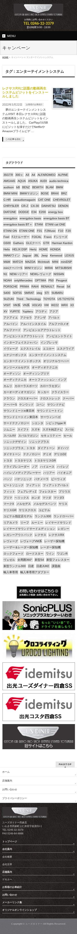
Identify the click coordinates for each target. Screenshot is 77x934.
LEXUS (69, 255)
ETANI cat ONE (55, 224)
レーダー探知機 (50, 547)
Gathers (18, 243)
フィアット (33, 485)
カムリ (7, 386)
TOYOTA (49, 299)
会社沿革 (7, 864)
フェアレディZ (27, 491)
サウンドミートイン (50, 410)
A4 (33, 174)
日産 (31, 566)
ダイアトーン (46, 448)
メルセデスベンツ (44, 503)
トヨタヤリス (23, 460)
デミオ (47, 454)
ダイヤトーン (12, 454)
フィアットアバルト (56, 485)
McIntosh (44, 261)
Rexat (60, 286)
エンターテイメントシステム (47, 355)
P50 (51, 280)
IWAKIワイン (11, 255)
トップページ (9, 841)
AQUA (22, 181)
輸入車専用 (10, 572)
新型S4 (39, 559)
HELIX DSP (19, 249)
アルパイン (10, 323)
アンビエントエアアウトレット (23, 336)
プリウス (64, 491)
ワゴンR (62, 553)
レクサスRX (56, 534)
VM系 (16, 305)
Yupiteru (27, 311)
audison (8, 187)
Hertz (33, 249)
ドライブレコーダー (16, 466)
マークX (8, 503)
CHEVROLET (61, 199)
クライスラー (60, 392)
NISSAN (59, 274)
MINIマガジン (33, 268)
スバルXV (9, 435)
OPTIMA (40, 280)
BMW (59, 187)
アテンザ (40, 317)
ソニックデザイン (14, 441)
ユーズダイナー (34, 923)
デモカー (7, 879)
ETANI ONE (26, 230)
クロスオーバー (27, 398)
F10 (60, 230)
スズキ (35, 429)
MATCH (18, 261)
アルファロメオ (59, 323)
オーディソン (12, 373)
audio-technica (58, 181)
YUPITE (15, 311)
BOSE (45, 193)
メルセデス (23, 503)
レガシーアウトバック (17, 534)
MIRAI (49, 268)
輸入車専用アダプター (34, 572)
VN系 (26, 305)
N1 (5, 274)
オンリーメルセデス (16, 367)
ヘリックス (22, 497)
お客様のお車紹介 (34, 104)
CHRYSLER (11, 205)
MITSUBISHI (63, 268)
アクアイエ (10, 317)
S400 (6, 292)
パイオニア (64, 472)
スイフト (23, 429)
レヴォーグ (10, 541)
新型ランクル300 (14, 566)
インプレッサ (49, 342)
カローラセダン (50, 386)
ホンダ (35, 497)
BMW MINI (10, 193)
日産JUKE (42, 566)
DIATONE (9, 212)
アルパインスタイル (33, 323)
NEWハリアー (19, 274)
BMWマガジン (29, 193)
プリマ (7, 497)
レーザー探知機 (54, 541)
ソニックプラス (39, 441)
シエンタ (37, 423)
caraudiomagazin (24, 199)
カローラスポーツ (26, 386)
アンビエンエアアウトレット (42, 330)
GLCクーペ (33, 243)
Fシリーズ (60, 237)
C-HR (7, 199)
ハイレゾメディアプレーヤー (22, 472)
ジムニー (9, 429)
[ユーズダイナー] (38, 11)
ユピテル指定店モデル (17, 516)
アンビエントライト (59, 336)
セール (67, 435)
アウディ (41, 311)
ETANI (39, 224)
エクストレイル (30, 348)
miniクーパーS (12, 268)
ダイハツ (63, 448)
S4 (68, 286)
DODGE (23, 212)
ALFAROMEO (46, 174)
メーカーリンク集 (12, 902)
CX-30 (35, 205)
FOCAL (36, 237)
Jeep (44, 255)
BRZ (64, 193)
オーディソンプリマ (36, 373)
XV (5, 311)
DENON (63, 205)
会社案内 (7, 849)
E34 (34, 212)
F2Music (50, 230)
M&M (6, 261)
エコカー (48, 348)
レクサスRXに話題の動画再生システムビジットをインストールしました (25, 92)
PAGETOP (65, 764)
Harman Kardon (62, 243)
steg (39, 292)
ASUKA (33, 181)
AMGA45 (9, 181)
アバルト (54, 317)
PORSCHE (10, 286)
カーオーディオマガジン (19, 392)
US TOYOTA (65, 299)
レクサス (40, 534)
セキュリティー (51, 435)
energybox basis (30, 218)
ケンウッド (26, 404)
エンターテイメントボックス (22, 361)
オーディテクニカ (14, 379)
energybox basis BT (56, 218)
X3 (72, 305)
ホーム (6, 771)
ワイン (50, 553)
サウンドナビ (55, 404)
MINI (55, 261)
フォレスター (47, 491)
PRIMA (24, 286)
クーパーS (10, 404)
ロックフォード (13, 553)
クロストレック (50, 398)
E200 (42, 212)
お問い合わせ (9, 789)
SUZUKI (8, 299)
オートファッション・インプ (47, 379)
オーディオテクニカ (45, 367)
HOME (43, 249)
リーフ (24, 522)
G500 (7, 243)
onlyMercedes (23, 280)
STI (47, 292)
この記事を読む (13, 139)
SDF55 (17, 292)
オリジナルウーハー (56, 361)
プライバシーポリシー (14, 798)
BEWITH (37, 187)
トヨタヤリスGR (45, 460)
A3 (27, 174)
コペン (40, 404)
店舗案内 (7, 780)
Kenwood (56, 255)
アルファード (12, 330)
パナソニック (23, 479)
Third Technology (28, 299)
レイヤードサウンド (58, 522)
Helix (6, 249)
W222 (55, 305)
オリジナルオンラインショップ (19, 909)
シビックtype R (56, 423)
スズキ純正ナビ (53, 429)
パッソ (7, 479)
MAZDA (30, 261)
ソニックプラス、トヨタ (19, 448)
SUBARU (57, 292)
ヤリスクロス (27, 510)
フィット (9, 491)
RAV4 (35, 286)
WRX (64, 305)
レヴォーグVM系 (31, 541)
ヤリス (63, 503)
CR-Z (24, 205)
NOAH (7, 280)
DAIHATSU (48, 205)
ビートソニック (13, 485)
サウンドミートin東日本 (18, 410)
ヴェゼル (9, 559)
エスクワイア (65, 348)
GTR (46, 243)
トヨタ (7, 460)
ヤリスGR (9, 510)
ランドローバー (64, 516)
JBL (36, 255)
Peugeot (61, 280)
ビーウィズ (58, 479)
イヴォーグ (10, 348)
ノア (35, 466)
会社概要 (7, 856)
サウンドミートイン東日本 (20, 417)
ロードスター (34, 553)
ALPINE (63, 174)
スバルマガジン (28, 435)
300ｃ (19, 174)
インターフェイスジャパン (20, 342)
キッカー (43, 392)
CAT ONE (44, 199)
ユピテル (44, 510)
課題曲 (56, 566)
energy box (55, 212)
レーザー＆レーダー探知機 (20, 547)
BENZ (26, 187)
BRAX (55, 193)
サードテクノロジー (16, 423)
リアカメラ (10, 522)
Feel (6, 237)
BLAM (50, 187)
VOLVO (37, 305)
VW (46, 305)
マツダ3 (59, 497)
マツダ (47, 497)
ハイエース (47, 466)
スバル (69, 429)
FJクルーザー (20, 237)
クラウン (9, 398)
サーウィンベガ (50, 417)
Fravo (48, 237)
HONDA (55, 249)
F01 (39, 230)
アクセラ (26, 317)
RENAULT (47, 286)
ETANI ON (10, 230)
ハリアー (49, 472)
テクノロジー (31, 454)
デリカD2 (60, 454)
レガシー (63, 528)
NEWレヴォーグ (40, 274)
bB (18, 187)
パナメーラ (41, 479)
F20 (68, 230)
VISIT (7, 305)
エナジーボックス (14, 355)
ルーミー (37, 522)
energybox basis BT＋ (17, 224)
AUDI (43, 181)
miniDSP (66, 261)
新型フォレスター (57, 559)
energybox (10, 218)
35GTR (8, 174)
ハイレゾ (62, 466)
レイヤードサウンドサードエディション (29, 528)
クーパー (68, 398)
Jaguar (26, 255)
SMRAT (29, 292)
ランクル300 (43, 516)
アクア (53, 311)
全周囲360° (24, 559)
